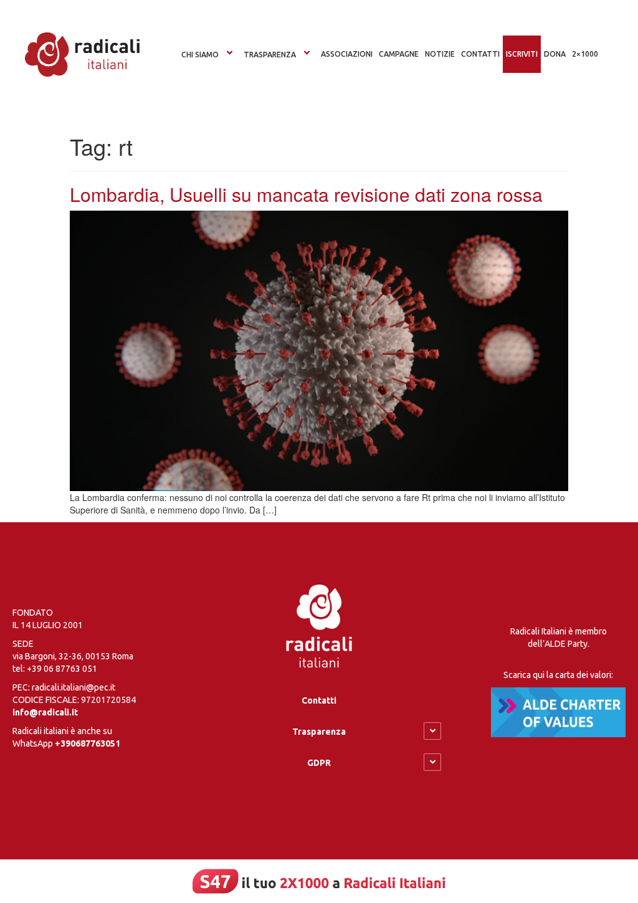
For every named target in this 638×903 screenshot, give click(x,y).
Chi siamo (200, 54)
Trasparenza (270, 54)
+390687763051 (87, 743)
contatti (480, 54)
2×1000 (585, 54)
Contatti (319, 700)
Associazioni (347, 54)
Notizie (440, 54)
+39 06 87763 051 (62, 669)
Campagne (399, 54)
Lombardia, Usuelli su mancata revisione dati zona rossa (306, 194)
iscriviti (522, 54)
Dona (555, 54)
